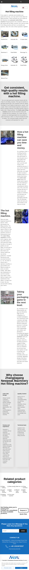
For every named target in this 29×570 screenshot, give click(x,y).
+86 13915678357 (17, 546)
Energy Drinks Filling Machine (8, 65)
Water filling (10, 490)
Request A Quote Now (23, 511)
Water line (18, 486)
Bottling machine (4, 495)
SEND (23, 531)
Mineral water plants (17, 491)
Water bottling (4, 487)
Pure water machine (11, 495)
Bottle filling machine (25, 491)
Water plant (11, 486)
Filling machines (25, 487)
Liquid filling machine (4, 491)
